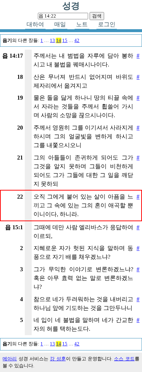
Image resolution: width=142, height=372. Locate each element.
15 (64, 40)
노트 (82, 24)
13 (52, 40)
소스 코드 (124, 358)
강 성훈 (58, 358)
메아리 (10, 358)
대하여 (35, 24)
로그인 (106, 24)
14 (58, 40)
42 (76, 40)
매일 (60, 24)
